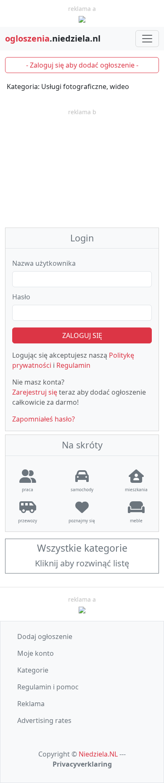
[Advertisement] (82, 169)
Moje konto (35, 653)
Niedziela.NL (98, 754)
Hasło (21, 296)
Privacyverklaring (82, 764)
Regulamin (73, 365)
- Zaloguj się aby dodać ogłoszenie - (82, 65)
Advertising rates (44, 720)
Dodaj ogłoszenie (44, 636)
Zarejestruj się (34, 392)
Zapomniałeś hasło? (43, 419)
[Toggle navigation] (147, 38)
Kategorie (32, 670)
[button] (82, 556)
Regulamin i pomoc (48, 686)
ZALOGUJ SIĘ (82, 335)
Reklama (31, 703)
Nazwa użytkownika (44, 263)
